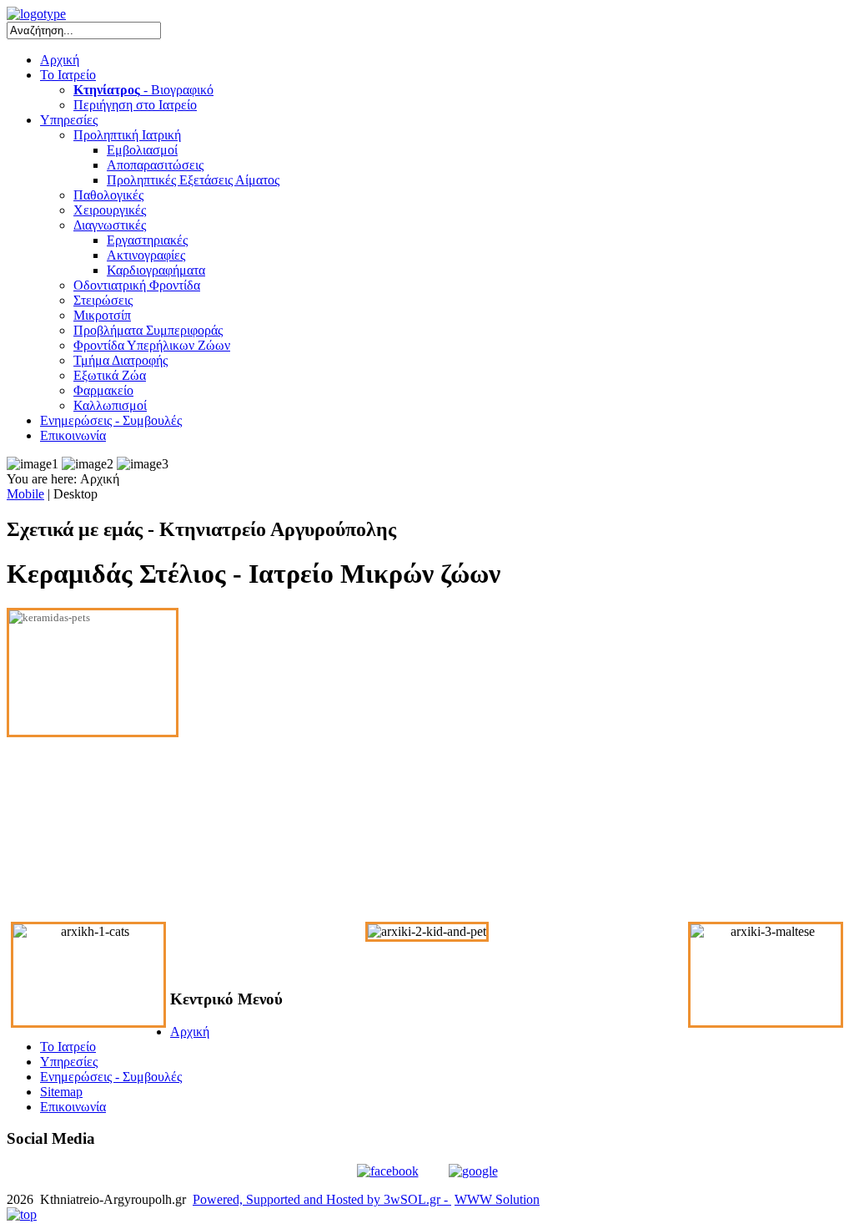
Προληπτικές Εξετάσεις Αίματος (193, 180)
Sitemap (61, 1092)
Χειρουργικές (109, 210)
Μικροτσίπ (102, 315)
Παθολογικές (108, 195)
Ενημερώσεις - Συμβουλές (111, 420)
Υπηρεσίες (69, 120)
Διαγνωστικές (109, 225)
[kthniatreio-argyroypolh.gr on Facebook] (388, 1171)
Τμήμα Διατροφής (120, 360)
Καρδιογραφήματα (156, 270)
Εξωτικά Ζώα (109, 375)
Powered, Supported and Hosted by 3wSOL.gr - (322, 1199)
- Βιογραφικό (143, 90)
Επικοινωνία (73, 435)
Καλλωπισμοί (110, 405)
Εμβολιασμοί (142, 150)
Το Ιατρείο (68, 75)
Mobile (25, 494)
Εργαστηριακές (147, 240)
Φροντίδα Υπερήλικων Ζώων (151, 345)
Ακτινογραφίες (146, 255)
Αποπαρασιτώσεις (155, 165)
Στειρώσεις (103, 300)
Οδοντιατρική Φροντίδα (136, 285)
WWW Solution (497, 1199)
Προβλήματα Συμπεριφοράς (148, 330)
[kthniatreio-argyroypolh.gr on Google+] (473, 1171)
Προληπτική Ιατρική (127, 135)
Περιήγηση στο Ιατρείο (135, 105)
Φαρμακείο (103, 390)
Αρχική (59, 60)
